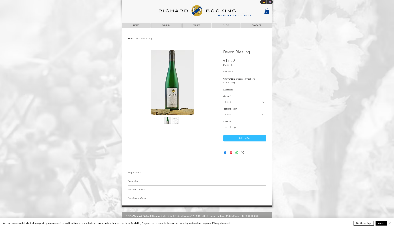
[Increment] (235, 127)
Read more (228, 90)
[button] (266, 11)
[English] (269, 2)
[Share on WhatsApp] (237, 152)
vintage (227, 96)
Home (131, 38)
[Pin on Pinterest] (231, 152)
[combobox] (244, 102)
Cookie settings (363, 223)
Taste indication (230, 109)
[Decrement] (225, 127)
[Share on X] (243, 152)
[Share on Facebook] (225, 152)
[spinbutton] (230, 127)
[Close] (390, 223)
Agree (381, 223)
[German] (263, 2)
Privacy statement (221, 223)
